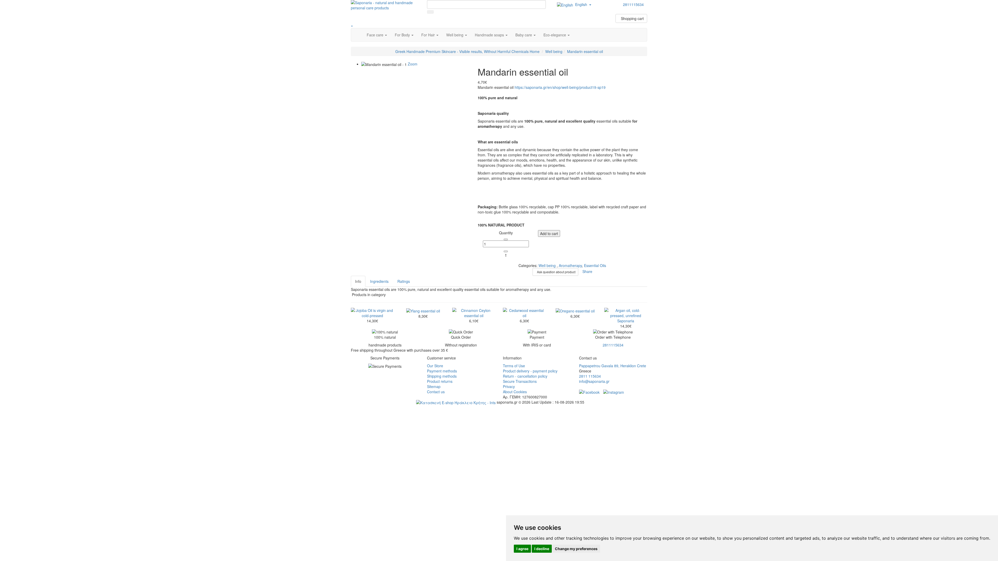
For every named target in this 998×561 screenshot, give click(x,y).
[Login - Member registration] (643, 12)
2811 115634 (590, 376)
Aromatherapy (570, 265)
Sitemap (434, 386)
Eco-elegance (555, 34)
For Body (403, 34)
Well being (455, 34)
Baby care (524, 34)
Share (586, 271)
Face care (375, 34)
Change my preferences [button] (576, 548)
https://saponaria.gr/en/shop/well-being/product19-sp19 (560, 87)
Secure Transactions (520, 381)
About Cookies (515, 391)
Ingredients (379, 281)
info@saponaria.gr (594, 381)
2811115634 (613, 345)
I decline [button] (541, 548)
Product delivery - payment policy (530, 370)
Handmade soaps (490, 34)
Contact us (436, 391)
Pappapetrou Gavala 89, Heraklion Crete (612, 365)
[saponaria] (613, 391)
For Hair (428, 34)
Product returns (439, 381)
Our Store (435, 365)
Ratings (403, 281)
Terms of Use (514, 365)
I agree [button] (522, 548)
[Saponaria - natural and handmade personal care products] (385, 4)
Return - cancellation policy (525, 376)
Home (467, 51)
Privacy (509, 386)
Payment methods (442, 370)
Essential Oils (595, 265)
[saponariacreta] (589, 391)
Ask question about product (555, 272)
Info (358, 281)
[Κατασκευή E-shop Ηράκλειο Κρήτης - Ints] (456, 402)
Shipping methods (442, 376)
